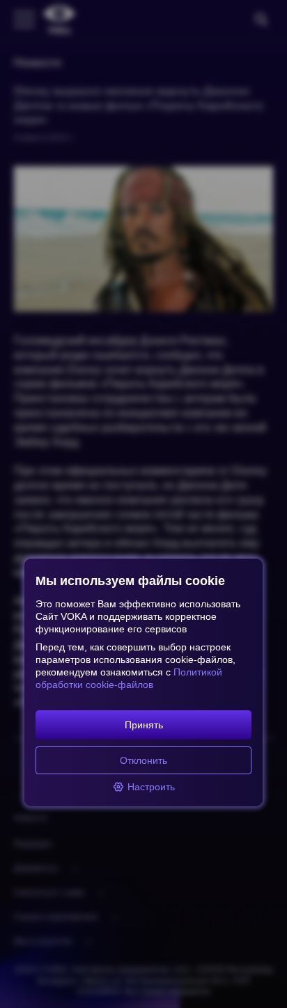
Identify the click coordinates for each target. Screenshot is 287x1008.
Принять (144, 724)
